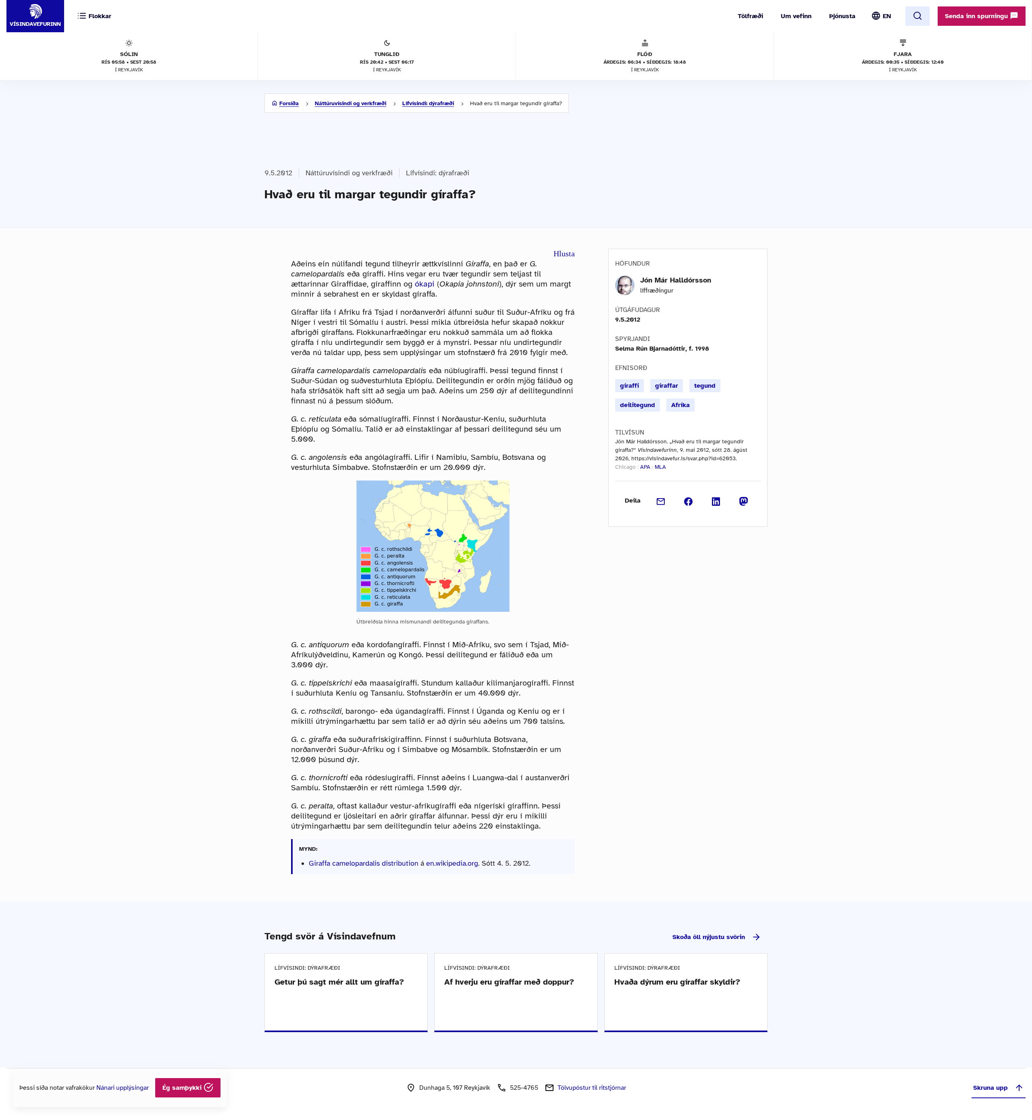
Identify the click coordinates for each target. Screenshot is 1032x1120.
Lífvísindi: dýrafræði (428, 103)
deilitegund (637, 405)
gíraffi (629, 386)
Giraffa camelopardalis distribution (363, 863)
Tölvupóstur (592, 1088)
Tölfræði (750, 16)
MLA (660, 466)
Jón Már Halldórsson (675, 280)
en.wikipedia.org (452, 863)
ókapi (425, 284)
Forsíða (289, 103)
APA (645, 466)
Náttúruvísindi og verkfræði (350, 103)
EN (887, 16)
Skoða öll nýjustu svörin (708, 937)
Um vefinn (796, 16)
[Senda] (660, 500)
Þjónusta (842, 16)
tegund (705, 386)
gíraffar (666, 386)
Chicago (625, 466)
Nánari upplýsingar (122, 1088)
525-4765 (524, 1088)
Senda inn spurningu (977, 16)
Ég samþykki (183, 1088)
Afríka (680, 405)
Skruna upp (990, 1088)
